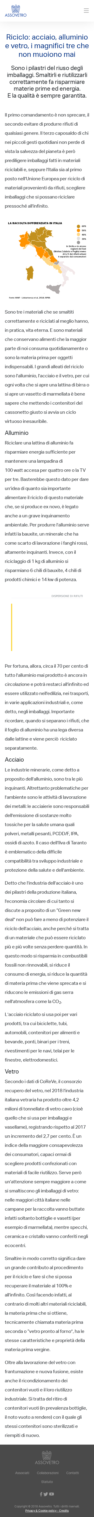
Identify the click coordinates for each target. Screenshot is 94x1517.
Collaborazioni (48, 1473)
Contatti (72, 1473)
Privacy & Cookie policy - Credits (47, 1511)
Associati (22, 1473)
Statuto (47, 1482)
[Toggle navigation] (86, 10)
